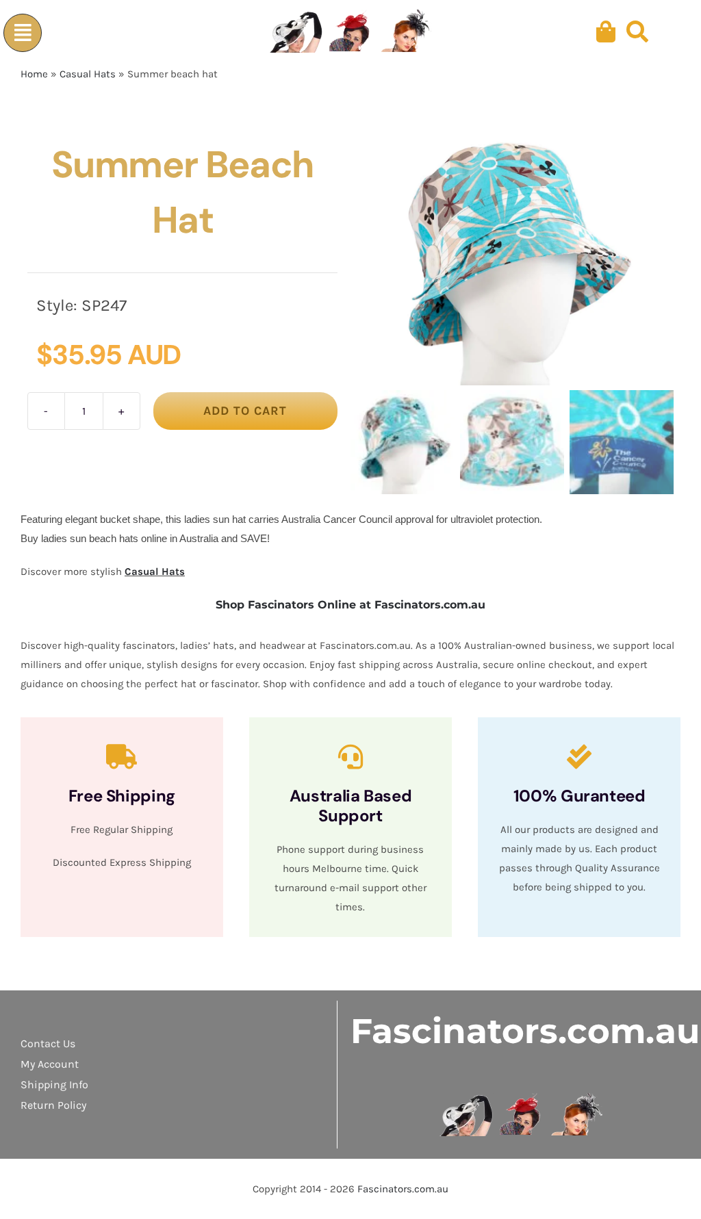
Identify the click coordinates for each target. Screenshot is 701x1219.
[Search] (637, 32)
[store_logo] (522, 1098)
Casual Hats (88, 74)
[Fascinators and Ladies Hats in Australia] (351, 32)
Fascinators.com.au (525, 1031)
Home (34, 74)
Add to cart (245, 410)
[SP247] (512, 256)
